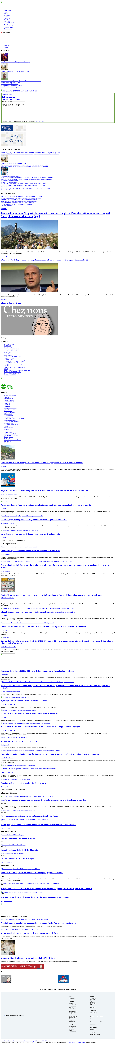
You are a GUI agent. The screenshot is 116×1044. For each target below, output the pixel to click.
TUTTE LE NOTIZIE (10, 375)
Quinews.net (93, 1029)
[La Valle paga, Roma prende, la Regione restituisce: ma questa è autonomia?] (22, 516)
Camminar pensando (9, 401)
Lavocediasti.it (72, 1006)
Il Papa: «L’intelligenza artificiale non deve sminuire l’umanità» (29, 769)
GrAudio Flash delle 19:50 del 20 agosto (18, 838)
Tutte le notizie (8, 29)
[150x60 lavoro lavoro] (7, 381)
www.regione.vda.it (40, 121)
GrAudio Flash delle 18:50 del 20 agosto (18, 859)
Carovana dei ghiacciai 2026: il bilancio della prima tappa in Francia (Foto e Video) (37, 671)
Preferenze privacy (91, 1042)
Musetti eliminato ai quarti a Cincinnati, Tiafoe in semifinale (17, 204)
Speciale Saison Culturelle (11, 435)
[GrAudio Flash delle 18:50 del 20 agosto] (12, 853)
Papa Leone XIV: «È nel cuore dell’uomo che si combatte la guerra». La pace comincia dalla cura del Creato (30, 154)
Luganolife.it (93, 1024)
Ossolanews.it (72, 1021)
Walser (6, 24)
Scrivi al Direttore (45, 1041)
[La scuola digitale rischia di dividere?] (4, 174)
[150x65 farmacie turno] (7, 389)
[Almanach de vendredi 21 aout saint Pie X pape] (4, 162)
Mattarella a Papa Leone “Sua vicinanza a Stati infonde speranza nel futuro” (21, 198)
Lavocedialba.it (72, 1004)
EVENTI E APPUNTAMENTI (12, 356)
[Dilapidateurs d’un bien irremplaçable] (11, 85)
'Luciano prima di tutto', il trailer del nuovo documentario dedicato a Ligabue (35, 897)
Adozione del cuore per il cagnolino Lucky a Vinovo (23, 783)
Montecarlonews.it (94, 1019)
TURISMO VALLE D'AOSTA (12, 372)
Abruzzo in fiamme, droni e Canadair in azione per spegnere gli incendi (32, 872)
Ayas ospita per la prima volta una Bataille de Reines (24, 701)
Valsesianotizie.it (73, 1016)
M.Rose (6, 19)
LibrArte (6, 426)
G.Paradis (6, 16)
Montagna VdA (8, 429)
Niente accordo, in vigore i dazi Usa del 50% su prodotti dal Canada (19, 201)
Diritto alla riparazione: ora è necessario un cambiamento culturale (30, 551)
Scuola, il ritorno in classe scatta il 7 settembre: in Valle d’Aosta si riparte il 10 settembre (24, 166)
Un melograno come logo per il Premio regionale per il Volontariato (30, 534)
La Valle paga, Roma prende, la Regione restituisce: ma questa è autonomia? (34, 519)
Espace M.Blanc (8, 27)
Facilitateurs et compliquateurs (9, 182)
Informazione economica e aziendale (14, 418)
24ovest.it (71, 1010)
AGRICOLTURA (9, 344)
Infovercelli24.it (72, 1017)
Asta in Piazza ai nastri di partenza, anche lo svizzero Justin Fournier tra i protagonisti (39, 923)
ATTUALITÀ (8, 347)
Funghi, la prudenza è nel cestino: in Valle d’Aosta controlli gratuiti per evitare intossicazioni (25, 188)
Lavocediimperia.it (73, 1027)
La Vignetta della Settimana (11, 421)
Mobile (6, 47)
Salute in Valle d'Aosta (10, 434)
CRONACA (7, 352)
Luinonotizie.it (93, 999)
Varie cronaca (7, 438)
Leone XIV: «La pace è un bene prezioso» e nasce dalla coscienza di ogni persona (23, 185)
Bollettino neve (7, 95)
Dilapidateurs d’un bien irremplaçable (11, 87)
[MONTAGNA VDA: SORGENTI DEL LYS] (14, 737)
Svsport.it (71, 1030)
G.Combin (7, 15)
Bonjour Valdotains (9, 400)
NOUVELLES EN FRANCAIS (13, 364)
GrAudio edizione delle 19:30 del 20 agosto (19, 850)
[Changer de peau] (29, 335)
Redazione (16, 1041)
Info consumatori (8, 417)
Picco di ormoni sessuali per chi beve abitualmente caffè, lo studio (29, 816)
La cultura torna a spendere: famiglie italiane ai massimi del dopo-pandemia (21, 81)
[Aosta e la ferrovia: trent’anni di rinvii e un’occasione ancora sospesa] (20, 90)
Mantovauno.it (93, 1006)
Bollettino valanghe (8, 97)
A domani (6, 397)
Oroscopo (6, 430)
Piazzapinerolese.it (73, 1011)
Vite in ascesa (7, 441)
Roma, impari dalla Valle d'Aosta (9, 84)
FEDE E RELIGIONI (10, 358)
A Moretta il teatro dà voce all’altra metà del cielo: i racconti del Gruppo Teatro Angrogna (40, 727)
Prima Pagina (7, 10)
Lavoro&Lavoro (8, 423)
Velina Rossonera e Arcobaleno (12, 440)
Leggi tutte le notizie (6, 205)
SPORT (6, 369)
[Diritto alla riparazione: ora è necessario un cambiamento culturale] (19, 547)
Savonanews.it (72, 1029)
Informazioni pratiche (10, 420)
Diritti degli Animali (9, 409)
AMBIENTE (7, 346)
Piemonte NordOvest (9, 25)
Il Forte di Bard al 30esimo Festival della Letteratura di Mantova (29, 714)
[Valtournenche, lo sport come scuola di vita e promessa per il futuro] (19, 929)
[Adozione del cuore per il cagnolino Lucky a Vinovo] (15, 779)
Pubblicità (37, 1041)
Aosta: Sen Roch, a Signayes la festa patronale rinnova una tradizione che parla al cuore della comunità (46, 505)
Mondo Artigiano (8, 427)
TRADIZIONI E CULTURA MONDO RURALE (18, 370)
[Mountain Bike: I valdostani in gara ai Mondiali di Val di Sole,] (8, 954)
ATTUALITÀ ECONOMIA (12, 349)
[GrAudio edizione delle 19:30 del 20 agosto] (13, 845)
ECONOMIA (4, 256)
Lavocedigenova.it (73, 1031)
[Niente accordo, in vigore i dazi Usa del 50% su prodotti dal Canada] (19, 199)
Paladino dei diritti (9, 432)
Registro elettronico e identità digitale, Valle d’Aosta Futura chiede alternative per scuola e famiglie (44, 490)
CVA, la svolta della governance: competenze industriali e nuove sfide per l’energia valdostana (42, 260)
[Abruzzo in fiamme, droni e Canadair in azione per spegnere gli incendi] (20, 869)
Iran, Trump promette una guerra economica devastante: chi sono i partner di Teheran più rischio (43, 800)
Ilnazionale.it (72, 998)
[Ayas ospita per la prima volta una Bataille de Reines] (15, 697)
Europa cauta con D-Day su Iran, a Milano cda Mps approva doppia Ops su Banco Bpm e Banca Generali (46, 888)
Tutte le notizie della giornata (8, 190)
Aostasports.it (93, 1013)
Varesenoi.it (93, 998)
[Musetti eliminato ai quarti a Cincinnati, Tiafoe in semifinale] (17, 202)
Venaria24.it (71, 1013)
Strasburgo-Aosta (8, 437)
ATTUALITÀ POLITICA (11, 350)
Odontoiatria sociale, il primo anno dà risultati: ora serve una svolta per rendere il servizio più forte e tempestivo (50, 754)
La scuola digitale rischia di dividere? (11, 176)
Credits (69, 1042)
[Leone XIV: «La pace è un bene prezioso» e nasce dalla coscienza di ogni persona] (23, 183)
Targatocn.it (71, 1003)
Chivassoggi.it (72, 1008)
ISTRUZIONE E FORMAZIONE (13, 362)
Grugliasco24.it (72, 1012)
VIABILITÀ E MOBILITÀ (11, 373)
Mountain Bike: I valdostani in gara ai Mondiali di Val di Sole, (28, 958)
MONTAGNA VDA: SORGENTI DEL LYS (19, 741)
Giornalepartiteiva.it (95, 1034)
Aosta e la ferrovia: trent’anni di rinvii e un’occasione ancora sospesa (19, 91)
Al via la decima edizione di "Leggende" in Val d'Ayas (15, 62)
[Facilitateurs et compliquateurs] (9, 180)
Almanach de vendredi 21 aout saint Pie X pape (13, 163)
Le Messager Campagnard (11, 424)
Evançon (6, 13)
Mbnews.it (92, 1004)
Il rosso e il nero (8, 415)
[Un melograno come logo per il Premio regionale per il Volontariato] (19, 530)
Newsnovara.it (72, 1018)
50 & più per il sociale (10, 395)
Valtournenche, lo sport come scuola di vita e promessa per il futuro (30, 933)
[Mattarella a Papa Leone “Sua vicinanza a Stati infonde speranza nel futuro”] (22, 196)
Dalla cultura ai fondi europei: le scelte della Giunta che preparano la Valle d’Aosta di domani (42, 463)
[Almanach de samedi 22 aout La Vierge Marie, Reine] (4, 70)
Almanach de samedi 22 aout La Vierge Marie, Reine (15, 71)
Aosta (5, 12)
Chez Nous (4, 299)
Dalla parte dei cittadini (10, 408)
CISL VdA (7, 405)
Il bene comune (8, 411)
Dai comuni (7, 406)
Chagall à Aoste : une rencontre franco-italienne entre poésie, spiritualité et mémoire (38, 612)
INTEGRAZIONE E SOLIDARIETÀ (14, 361)
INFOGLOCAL (8, 359)
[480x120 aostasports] (21, 913)
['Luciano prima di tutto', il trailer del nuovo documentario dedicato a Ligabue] (22, 892)
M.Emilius (7, 18)
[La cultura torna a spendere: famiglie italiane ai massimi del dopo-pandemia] (4, 79)
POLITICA (7, 366)
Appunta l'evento (8, 398)
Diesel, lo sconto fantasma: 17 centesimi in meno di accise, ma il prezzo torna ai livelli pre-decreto (43, 626)
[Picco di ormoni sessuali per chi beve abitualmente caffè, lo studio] (19, 810)
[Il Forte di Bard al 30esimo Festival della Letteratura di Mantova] (18, 710)
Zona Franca (7, 443)
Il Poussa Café (8, 414)
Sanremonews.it (72, 1026)
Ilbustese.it (92, 1002)
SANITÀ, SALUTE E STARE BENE (14, 367)
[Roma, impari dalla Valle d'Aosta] (10, 82)
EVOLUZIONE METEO (11, 99)
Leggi (37, 216)
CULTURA (4, 209)
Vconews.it (71, 1020)
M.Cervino (7, 21)
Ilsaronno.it (93, 1003)
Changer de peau (8, 303)
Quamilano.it (93, 1007)
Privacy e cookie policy (78, 1042)
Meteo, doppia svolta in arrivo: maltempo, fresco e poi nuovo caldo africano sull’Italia (38, 825)
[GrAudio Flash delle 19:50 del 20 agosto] (12, 835)
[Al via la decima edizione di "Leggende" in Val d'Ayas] (4, 60)
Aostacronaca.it (93, 1012)
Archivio (6, 45)
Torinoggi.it (71, 1007)
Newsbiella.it (72, 1015)
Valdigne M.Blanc (9, 22)
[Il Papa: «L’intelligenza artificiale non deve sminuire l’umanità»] (18, 765)
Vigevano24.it (93, 1001)
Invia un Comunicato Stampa (27, 1041)
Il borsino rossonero (9, 412)
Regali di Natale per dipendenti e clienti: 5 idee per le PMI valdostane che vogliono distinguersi (26, 179)
